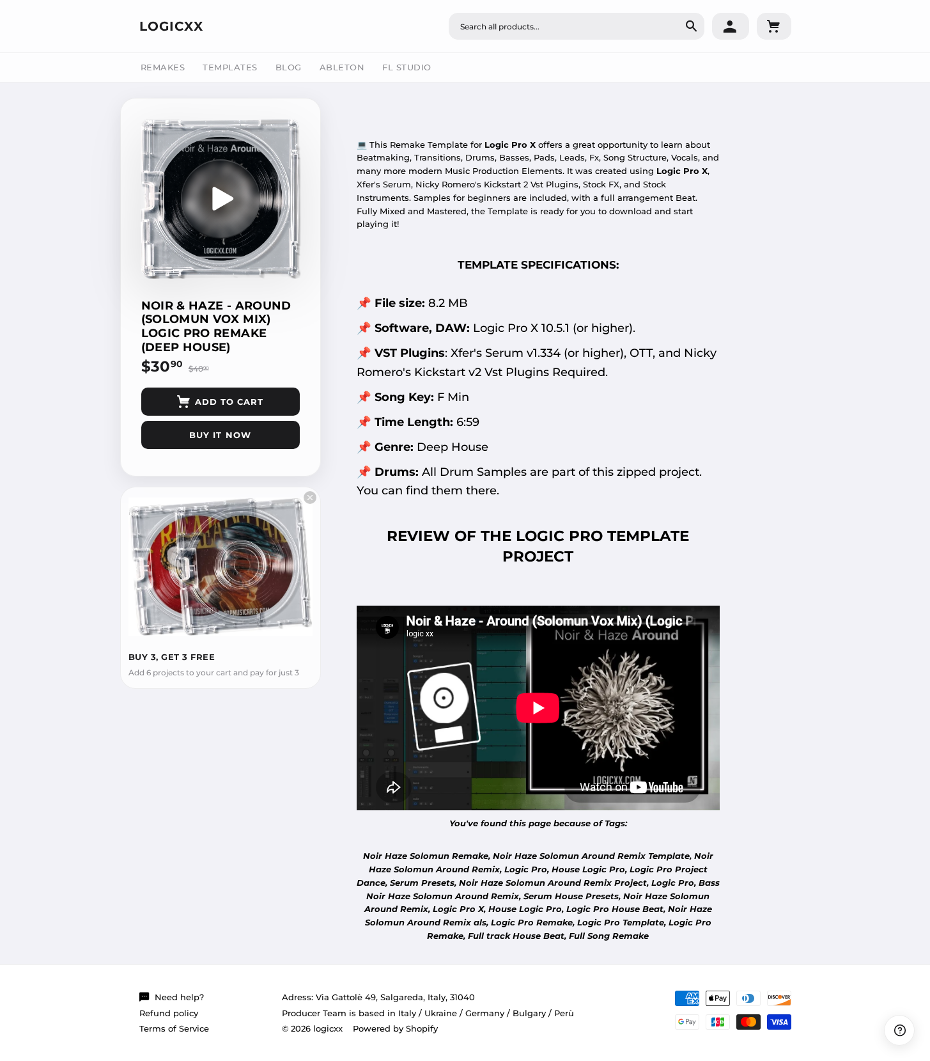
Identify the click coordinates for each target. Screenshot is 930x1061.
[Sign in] (730, 26)
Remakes (163, 67)
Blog (288, 67)
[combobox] (576, 26)
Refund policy (168, 1013)
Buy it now (220, 435)
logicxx (171, 26)
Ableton (342, 67)
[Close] (310, 497)
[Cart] (774, 26)
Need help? (179, 997)
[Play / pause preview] (220, 199)
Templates (230, 67)
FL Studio (406, 67)
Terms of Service (174, 1028)
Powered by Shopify (395, 1028)
